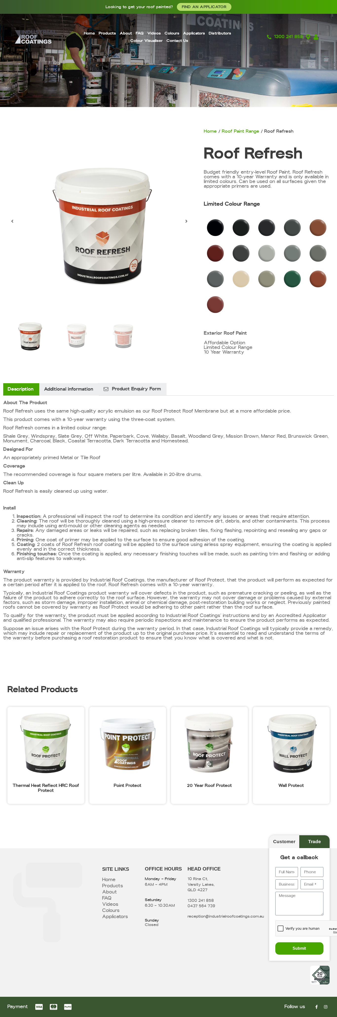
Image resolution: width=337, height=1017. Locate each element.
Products (107, 33)
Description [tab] (21, 389)
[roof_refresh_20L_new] (99, 221)
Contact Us (177, 41)
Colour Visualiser (146, 41)
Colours (172, 33)
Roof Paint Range (240, 131)
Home (89, 33)
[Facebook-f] (316, 1007)
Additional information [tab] (68, 389)
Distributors (220, 33)
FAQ (140, 33)
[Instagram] (326, 1007)
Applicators (194, 33)
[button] (12, 221)
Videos (154, 33)
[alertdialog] (168, 7)
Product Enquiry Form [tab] (136, 389)
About (126, 33)
